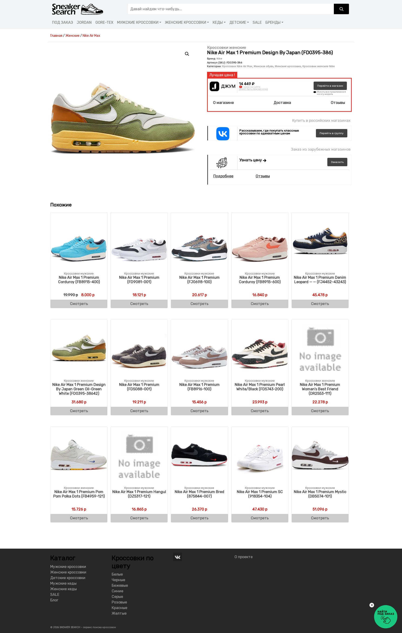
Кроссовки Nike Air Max (237, 66)
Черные (118, 580)
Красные (119, 608)
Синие (117, 591)
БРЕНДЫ (273, 22)
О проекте (243, 557)
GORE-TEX (104, 22)
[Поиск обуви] (341, 9)
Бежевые (120, 585)
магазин (330, 85)
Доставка (282, 102)
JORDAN (84, 22)
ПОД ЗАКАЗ (62, 22)
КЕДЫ (218, 22)
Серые (117, 596)
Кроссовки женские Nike (318, 66)
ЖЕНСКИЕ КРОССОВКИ (185, 22)
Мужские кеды (63, 583)
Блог (54, 600)
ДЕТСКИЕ (237, 22)
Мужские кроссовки (68, 566)
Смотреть (79, 304)
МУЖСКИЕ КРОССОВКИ (137, 22)
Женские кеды (63, 589)
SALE (257, 22)
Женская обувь (263, 66)
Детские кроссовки (67, 578)
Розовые (119, 602)
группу (332, 133)
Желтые (119, 613)
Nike (219, 58)
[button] (187, 54)
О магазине (223, 102)
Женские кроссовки (288, 66)
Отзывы (338, 102)
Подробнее (223, 176)
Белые (117, 574)
